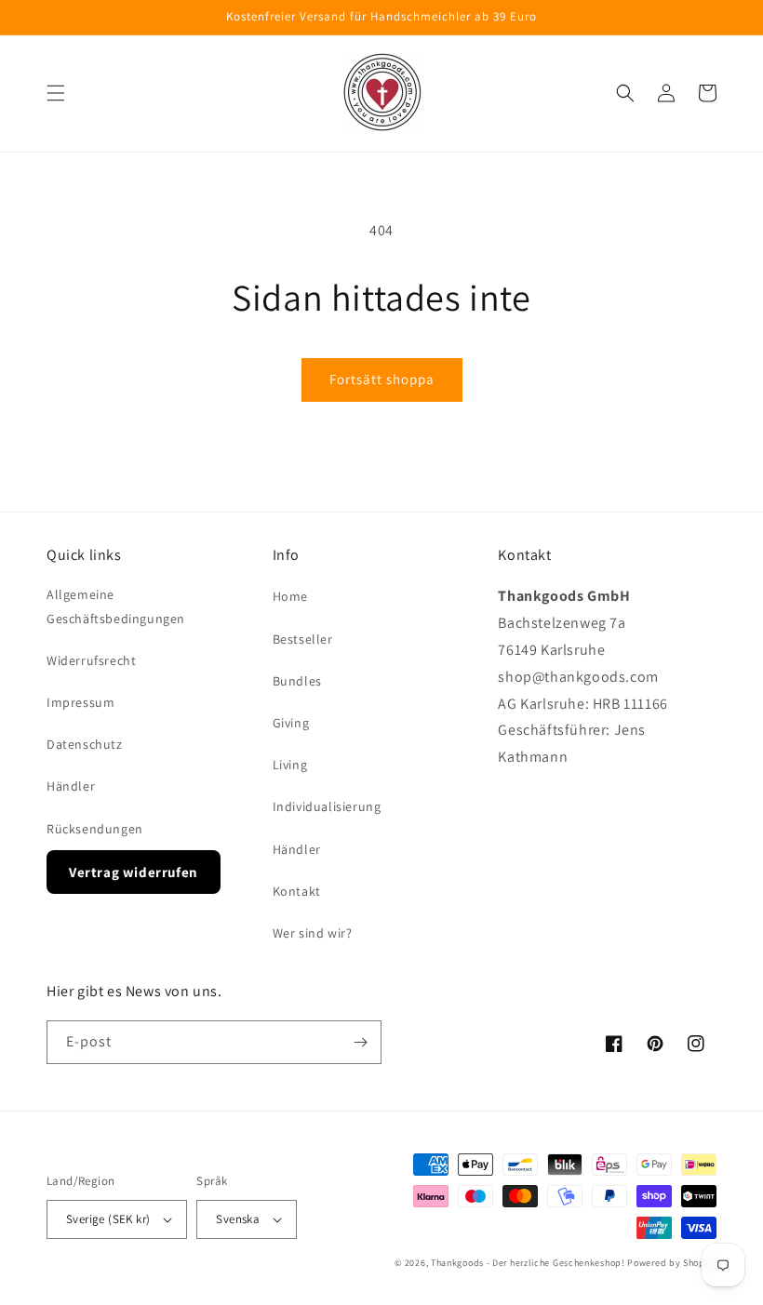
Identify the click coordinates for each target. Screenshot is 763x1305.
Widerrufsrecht (91, 660)
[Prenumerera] (360, 1042)
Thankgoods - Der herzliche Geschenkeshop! (528, 1263)
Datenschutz (85, 744)
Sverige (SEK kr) (108, 1219)
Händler (71, 786)
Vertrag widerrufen (133, 872)
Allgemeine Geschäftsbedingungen (116, 606)
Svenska (238, 1219)
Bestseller (303, 639)
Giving (291, 722)
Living (290, 764)
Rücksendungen (95, 828)
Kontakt (297, 891)
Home (290, 596)
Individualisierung (327, 806)
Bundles (297, 680)
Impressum (80, 702)
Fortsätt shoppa (382, 379)
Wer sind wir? (313, 933)
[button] (55, 93)
